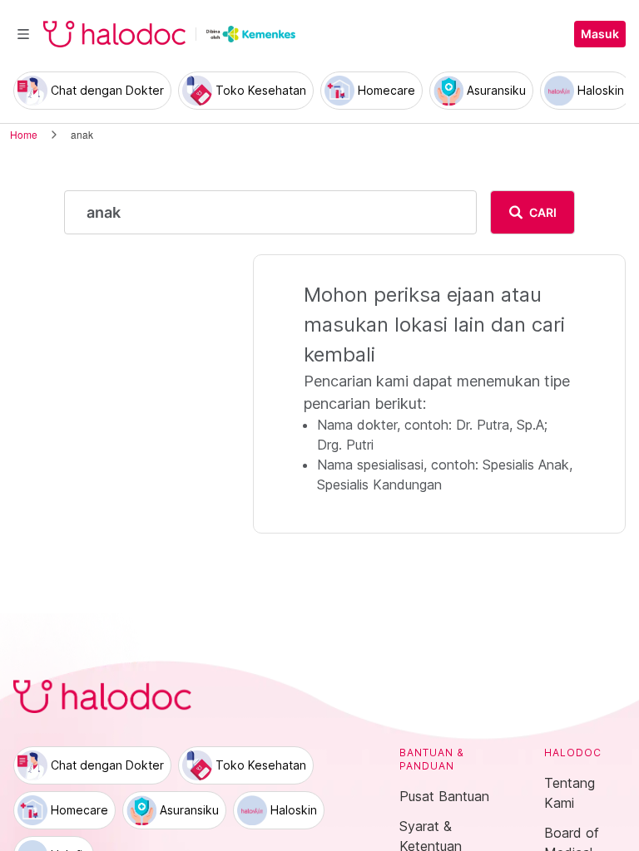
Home (23, 134)
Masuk (600, 34)
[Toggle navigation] (23, 34)
